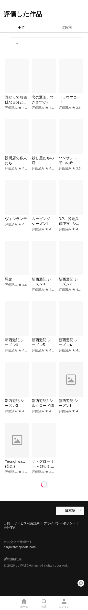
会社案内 (10, 528)
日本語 (70, 510)
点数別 (66, 28)
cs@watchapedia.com (20, 547)
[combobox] (46, 44)
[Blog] (80, 583)
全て (21, 28)
